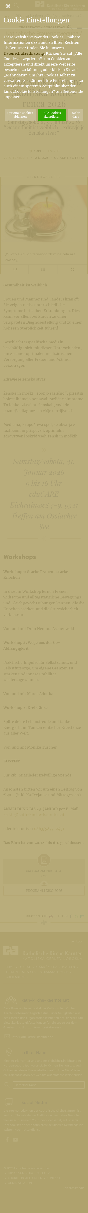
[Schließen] (44, 6)
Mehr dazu (76, 114)
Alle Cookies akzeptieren (52, 114)
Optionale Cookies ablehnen (20, 114)
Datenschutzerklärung (24, 53)
